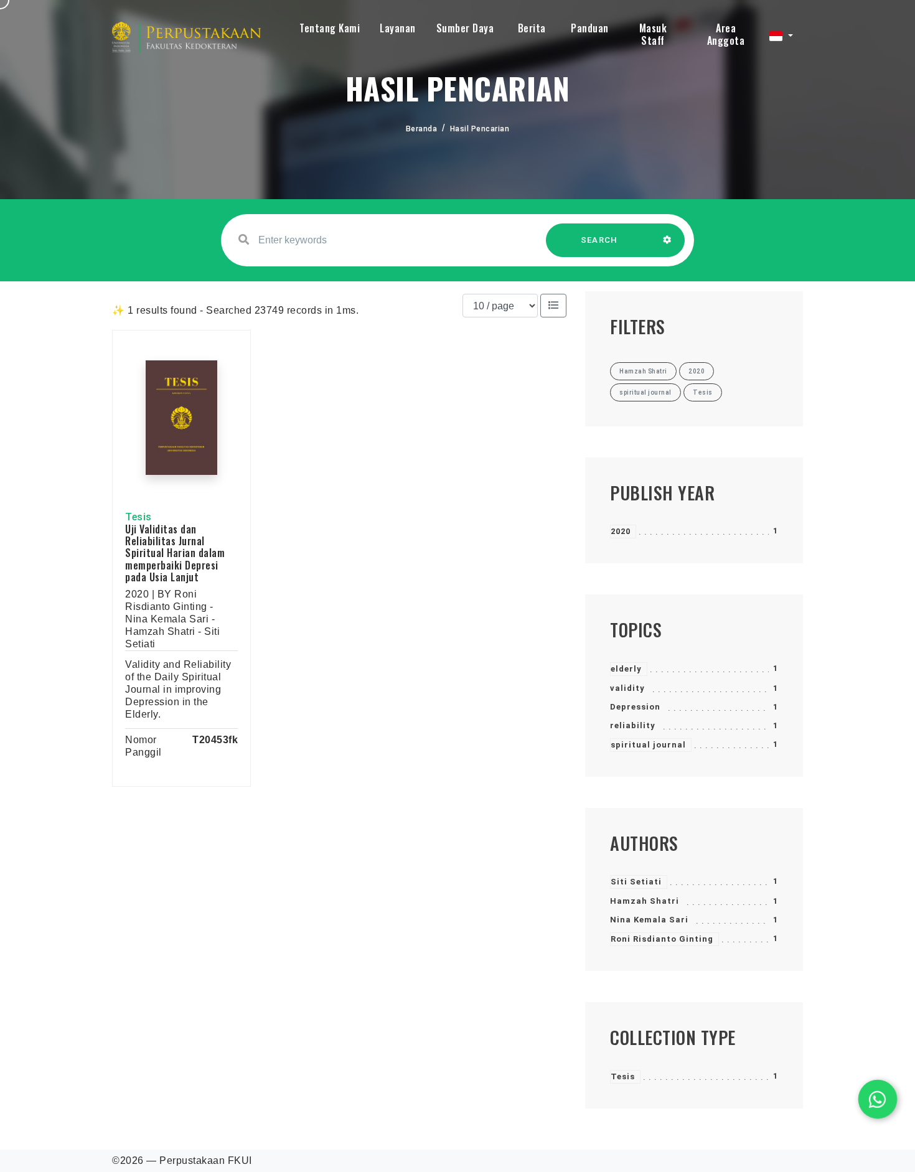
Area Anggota (726, 34)
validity (627, 688)
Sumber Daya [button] (465, 28)
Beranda (422, 128)
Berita (532, 28)
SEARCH (599, 240)
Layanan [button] (398, 28)
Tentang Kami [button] (329, 28)
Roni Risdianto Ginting (662, 939)
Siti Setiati (636, 881)
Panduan (590, 28)
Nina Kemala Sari (649, 919)
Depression (635, 706)
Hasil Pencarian (480, 128)
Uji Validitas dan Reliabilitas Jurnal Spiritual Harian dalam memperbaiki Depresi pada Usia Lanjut (175, 553)
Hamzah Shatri (644, 901)
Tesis (623, 1076)
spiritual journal (648, 744)
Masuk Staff (653, 34)
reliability (632, 725)
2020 (621, 531)
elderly (626, 668)
